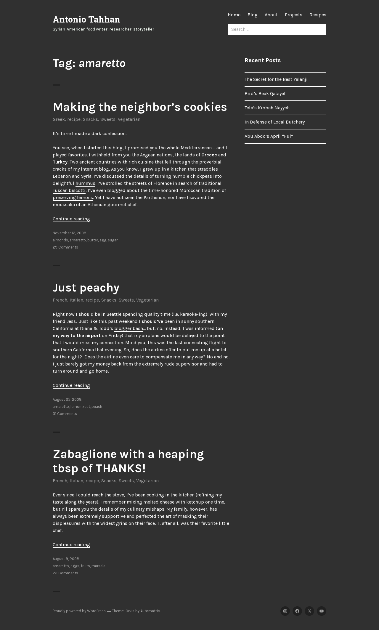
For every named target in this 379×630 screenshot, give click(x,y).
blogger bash (128, 328)
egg (102, 240)
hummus (85, 183)
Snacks (90, 119)
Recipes (317, 14)
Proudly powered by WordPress (79, 611)
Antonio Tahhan (86, 19)
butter (92, 240)
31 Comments (65, 413)
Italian (76, 300)
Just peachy (86, 287)
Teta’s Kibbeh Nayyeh (267, 107)
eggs (74, 566)
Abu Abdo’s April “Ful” (269, 136)
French (60, 300)
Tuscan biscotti (69, 190)
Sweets (107, 119)
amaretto (78, 240)
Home (234, 14)
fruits (85, 566)
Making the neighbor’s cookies (140, 107)
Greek (59, 119)
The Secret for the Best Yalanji (276, 79)
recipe (74, 119)
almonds (60, 240)
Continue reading (71, 219)
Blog (253, 14)
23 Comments (65, 573)
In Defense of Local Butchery (275, 122)
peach (96, 406)
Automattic (150, 611)
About (271, 14)
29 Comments (65, 247)
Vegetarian (129, 119)
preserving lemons (73, 197)
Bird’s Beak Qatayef (265, 93)
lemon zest (80, 406)
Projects (293, 14)
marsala (98, 566)
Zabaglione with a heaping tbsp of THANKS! (128, 461)
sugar (113, 240)
